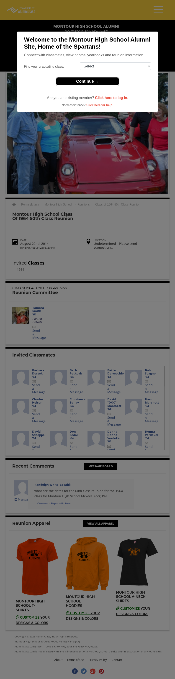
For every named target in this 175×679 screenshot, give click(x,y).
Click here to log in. (111, 98)
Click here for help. (99, 105)
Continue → (87, 81)
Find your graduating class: (44, 66)
